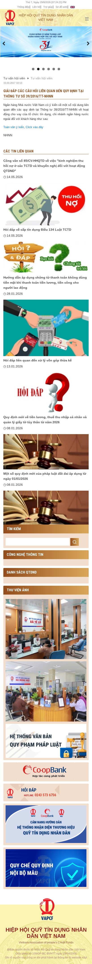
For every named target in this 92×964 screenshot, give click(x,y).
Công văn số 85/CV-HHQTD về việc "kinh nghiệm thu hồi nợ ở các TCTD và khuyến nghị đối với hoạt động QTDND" (44, 166)
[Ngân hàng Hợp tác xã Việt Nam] (46, 770)
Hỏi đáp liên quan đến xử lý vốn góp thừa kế (37, 360)
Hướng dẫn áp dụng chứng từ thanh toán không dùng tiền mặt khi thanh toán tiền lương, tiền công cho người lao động (45, 282)
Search (74, 542)
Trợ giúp (47, 7)
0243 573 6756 (40, 795)
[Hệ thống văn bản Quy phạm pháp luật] (46, 740)
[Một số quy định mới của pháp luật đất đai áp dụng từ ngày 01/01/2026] (46, 508)
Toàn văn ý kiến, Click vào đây (23, 127)
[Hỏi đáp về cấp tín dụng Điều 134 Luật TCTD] (46, 257)
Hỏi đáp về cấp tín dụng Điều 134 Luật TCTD (37, 229)
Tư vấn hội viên (14, 78)
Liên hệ (36, 7)
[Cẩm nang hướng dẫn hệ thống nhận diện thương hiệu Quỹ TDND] (46, 823)
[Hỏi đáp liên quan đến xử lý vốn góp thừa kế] (46, 392)
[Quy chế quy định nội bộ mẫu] (46, 867)
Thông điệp (23, 7)
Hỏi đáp (28, 790)
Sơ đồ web (61, 7)
